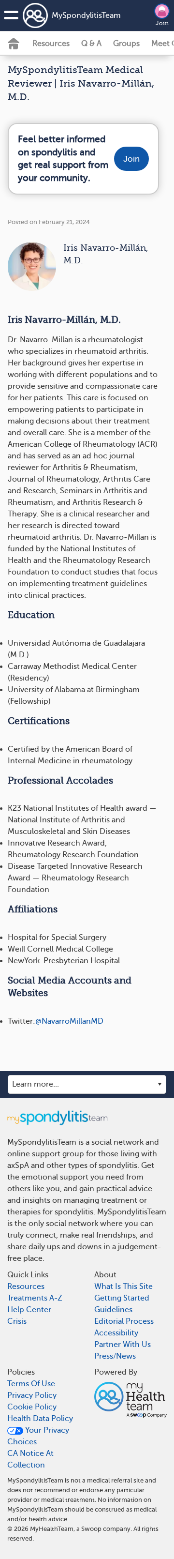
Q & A (91, 43)
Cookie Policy (32, 1407)
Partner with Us (122, 1344)
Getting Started (121, 1298)
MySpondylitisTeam (86, 15)
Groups (126, 43)
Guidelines (113, 1309)
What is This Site (123, 1286)
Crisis (17, 1321)
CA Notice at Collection (30, 1459)
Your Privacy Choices (38, 1436)
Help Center (29, 1309)
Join (162, 23)
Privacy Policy (32, 1395)
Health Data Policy (40, 1418)
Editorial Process (124, 1321)
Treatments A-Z (34, 1298)
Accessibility (116, 1333)
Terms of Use (31, 1383)
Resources (51, 43)
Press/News (115, 1356)
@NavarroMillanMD (69, 1021)
